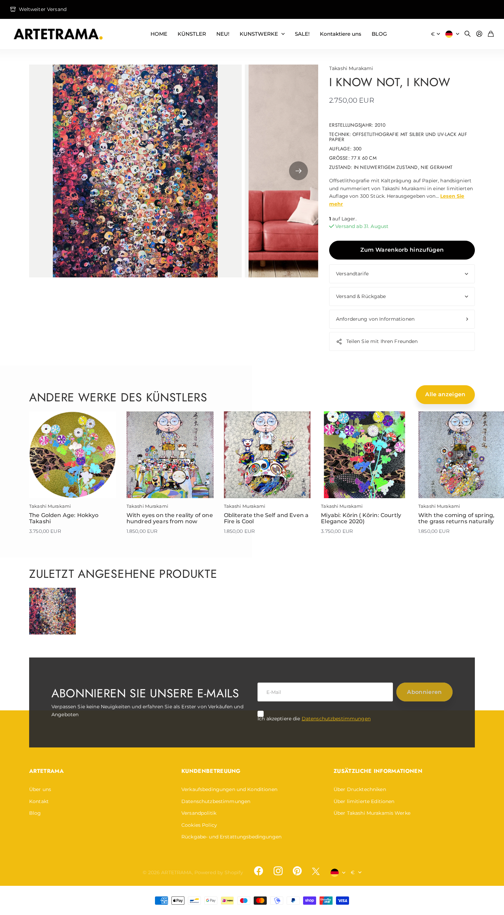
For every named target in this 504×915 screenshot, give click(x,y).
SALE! (302, 34)
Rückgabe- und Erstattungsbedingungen (231, 837)
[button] (298, 171)
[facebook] (258, 871)
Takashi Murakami (351, 68)
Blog (35, 813)
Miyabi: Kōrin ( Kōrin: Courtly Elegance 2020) (361, 518)
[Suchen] (468, 34)
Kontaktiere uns (340, 34)
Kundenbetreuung (211, 771)
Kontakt (39, 801)
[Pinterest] (297, 871)
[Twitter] (316, 871)
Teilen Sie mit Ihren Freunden (382, 341)
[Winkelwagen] (491, 34)
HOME (159, 34)
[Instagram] (277, 871)
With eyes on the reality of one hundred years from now (170, 518)
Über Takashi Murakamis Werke (372, 813)
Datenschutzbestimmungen (336, 719)
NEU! (222, 34)
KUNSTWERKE (259, 34)
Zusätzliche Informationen (378, 771)
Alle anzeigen (445, 394)
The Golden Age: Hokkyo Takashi (64, 518)
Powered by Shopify (218, 872)
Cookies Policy (199, 825)
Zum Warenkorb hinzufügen (402, 250)
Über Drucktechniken (360, 789)
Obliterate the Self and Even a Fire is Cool (266, 518)
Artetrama (46, 771)
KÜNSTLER (192, 34)
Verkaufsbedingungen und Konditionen (229, 789)
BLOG (379, 34)
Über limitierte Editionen (364, 801)
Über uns (40, 789)
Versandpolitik (198, 813)
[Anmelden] (479, 34)
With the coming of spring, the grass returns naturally (456, 518)
